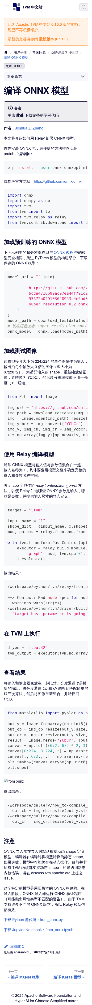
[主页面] (6, 52)
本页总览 (14, 76)
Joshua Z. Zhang (29, 128)
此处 (20, 115)
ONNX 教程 (63, 252)
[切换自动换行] (74, 167)
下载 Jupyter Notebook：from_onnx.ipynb (38, 929)
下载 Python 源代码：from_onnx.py (33, 919)
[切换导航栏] (7, 7)
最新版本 (46, 39)
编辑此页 (17, 946)
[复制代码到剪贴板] (82, 167)
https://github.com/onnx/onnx (58, 181)
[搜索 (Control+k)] (83, 7)
